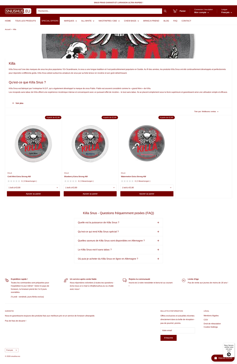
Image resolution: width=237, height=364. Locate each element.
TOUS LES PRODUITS (25, 21)
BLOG (166, 21)
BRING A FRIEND (151, 21)
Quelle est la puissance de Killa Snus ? (98, 222)
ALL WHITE (86, 21)
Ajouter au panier (33, 194)
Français (9, 350)
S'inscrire (168, 338)
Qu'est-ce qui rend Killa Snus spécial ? (98, 231)
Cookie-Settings (211, 327)
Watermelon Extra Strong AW (133, 176)
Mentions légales (211, 316)
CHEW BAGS (130, 21)
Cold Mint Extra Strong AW (19, 176)
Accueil (7, 29)
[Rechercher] (165, 11)
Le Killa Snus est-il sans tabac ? (95, 249)
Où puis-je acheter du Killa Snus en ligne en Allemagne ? (108, 258)
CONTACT (186, 21)
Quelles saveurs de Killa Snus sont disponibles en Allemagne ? (111, 240)
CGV (206, 320)
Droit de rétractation (212, 324)
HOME (8, 21)
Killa (14, 29)
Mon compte (200, 12)
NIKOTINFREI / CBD (108, 21)
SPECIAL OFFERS (50, 21)
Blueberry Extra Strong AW (76, 176)
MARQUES (69, 21)
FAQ (175, 21)
